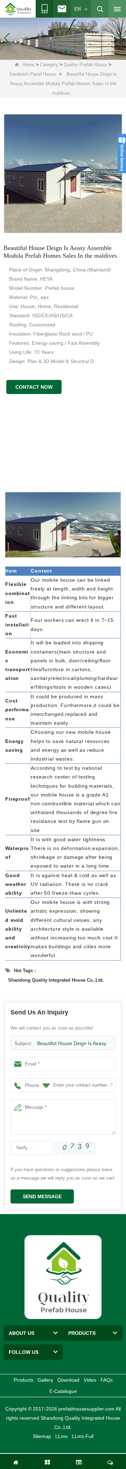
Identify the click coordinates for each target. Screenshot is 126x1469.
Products (23, 1380)
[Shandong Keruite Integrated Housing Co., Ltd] (63, 1276)
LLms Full (82, 1436)
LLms (61, 1436)
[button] (54, 52)
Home (28, 64)
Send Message (42, 1196)
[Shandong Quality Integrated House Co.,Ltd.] (18, 9)
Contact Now (33, 387)
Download (68, 1380)
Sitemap (42, 1436)
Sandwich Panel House (32, 74)
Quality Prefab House (85, 64)
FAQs (106, 1380)
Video (90, 1380)
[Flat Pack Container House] (63, 37)
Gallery (45, 1380)
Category (49, 64)
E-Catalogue (63, 1391)
